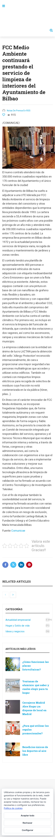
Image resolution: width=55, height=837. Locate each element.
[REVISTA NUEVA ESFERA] (27, 18)
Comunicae (18, 530)
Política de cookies (13, 808)
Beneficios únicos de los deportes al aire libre (35, 750)
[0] (3, 114)
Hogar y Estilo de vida (17, 625)
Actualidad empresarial (18, 619)
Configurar (27, 830)
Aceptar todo (27, 815)
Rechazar (27, 822)
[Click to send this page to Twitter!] (13, 565)
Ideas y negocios (15, 631)
